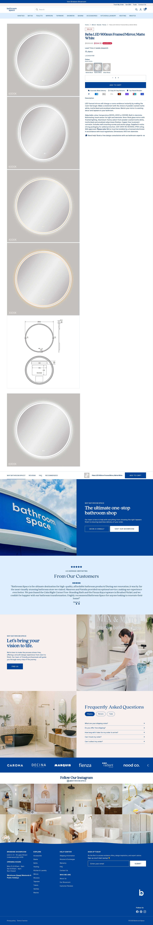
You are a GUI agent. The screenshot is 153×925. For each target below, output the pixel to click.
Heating (122, 16)
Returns (100, 714)
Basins (80, 16)
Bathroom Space (139, 921)
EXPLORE (37, 852)
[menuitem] (21, 16)
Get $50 (128, 5)
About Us (63, 878)
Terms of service (22, 921)
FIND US (15, 666)
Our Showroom (65, 882)
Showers (70, 16)
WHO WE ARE (65, 874)
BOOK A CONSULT (97, 529)
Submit (138, 863)
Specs (90, 51)
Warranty (63, 863)
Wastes (132, 16)
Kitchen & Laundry (108, 16)
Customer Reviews (66, 886)
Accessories (92, 16)
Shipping (90, 714)
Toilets (39, 16)
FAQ (61, 867)
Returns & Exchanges (67, 859)
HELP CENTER (66, 852)
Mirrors (49, 16)
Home (87, 25)
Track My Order (118, 5)
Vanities (20, 16)
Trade (135, 5)
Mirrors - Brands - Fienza (99, 25)
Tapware (60, 16)
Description (89, 98)
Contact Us (142, 5)
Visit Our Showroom (124, 529)
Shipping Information (67, 856)
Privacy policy (11, 921)
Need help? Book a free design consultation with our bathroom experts (115, 135)
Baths (30, 16)
